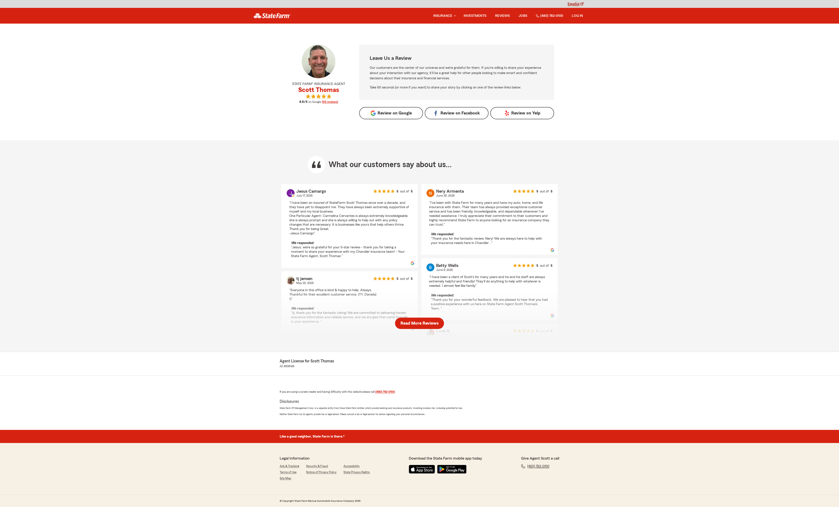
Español (573, 4)
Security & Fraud (317, 466)
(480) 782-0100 (551, 15)
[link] (272, 15)
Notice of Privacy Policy (321, 472)
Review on (395, 113)
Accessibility (351, 466)
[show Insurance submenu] (454, 15)
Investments (475, 15)
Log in (577, 15)
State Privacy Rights (356, 472)
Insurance (442, 15)
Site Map (285, 478)
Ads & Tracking (289, 466)
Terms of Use (288, 472)
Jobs (522, 15)
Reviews (502, 15)
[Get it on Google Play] (451, 469)
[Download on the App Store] (422, 469)
